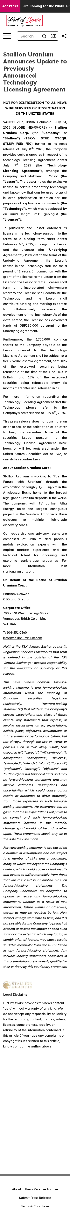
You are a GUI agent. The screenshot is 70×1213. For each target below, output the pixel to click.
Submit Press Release (35, 1198)
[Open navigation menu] (7, 36)
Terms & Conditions (35, 1206)
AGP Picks (10, 6)
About (16, 1189)
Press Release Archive (41, 1189)
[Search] (44, 36)
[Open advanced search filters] (53, 36)
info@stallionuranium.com (22, 638)
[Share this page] (64, 36)
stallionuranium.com (18, 571)
